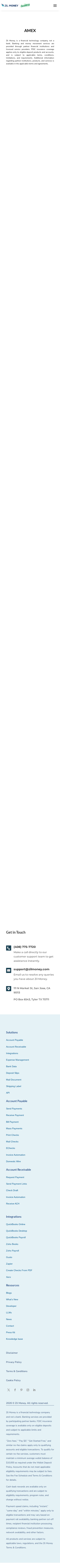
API (8, 1092)
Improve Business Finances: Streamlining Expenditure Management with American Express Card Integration (26, 748)
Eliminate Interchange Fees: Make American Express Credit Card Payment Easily (29, 125)
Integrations (12, 1053)
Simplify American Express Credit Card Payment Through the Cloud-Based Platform (29, 224)
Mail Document (13, 1079)
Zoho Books (12, 1244)
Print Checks (12, 1135)
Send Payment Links (16, 1183)
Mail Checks (12, 1141)
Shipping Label (13, 1086)
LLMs (9, 1312)
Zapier (9, 1263)
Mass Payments (14, 1128)
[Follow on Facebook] (15, 1389)
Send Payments (14, 1108)
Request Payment (15, 1177)
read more (14, 163)
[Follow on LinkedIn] (34, 1389)
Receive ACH (12, 1203)
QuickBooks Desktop (16, 1231)
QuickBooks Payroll (16, 1237)
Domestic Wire (13, 1161)
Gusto (9, 1257)
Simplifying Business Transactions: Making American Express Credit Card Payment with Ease (30, 553)
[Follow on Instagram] (27, 1389)
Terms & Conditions (16, 1371)
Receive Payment (15, 1115)
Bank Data (11, 1066)
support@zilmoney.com (31, 969)
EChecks (10, 1148)
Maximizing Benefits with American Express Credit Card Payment (30, 334)
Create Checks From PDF (19, 1270)
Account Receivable (16, 1046)
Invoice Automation (15, 1155)
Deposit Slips (12, 1073)
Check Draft (12, 1190)
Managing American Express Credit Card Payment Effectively (28, 442)
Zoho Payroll (12, 1250)
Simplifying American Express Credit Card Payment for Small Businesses (27, 647)
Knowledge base (14, 1339)
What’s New (12, 1299)
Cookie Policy (13, 1380)
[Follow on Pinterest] (21, 1389)
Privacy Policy (14, 1362)
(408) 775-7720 (25, 947)
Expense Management (17, 1060)
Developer (11, 1306)
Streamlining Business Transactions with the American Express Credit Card (28, 849)
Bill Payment (12, 1122)
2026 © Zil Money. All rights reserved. (27, 1403)
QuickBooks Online (15, 1224)
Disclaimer (12, 1352)
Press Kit (10, 1332)
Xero (8, 1277)
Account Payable (14, 1040)
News (9, 1319)
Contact (10, 1326)
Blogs (9, 1293)
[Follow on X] (8, 1389)
